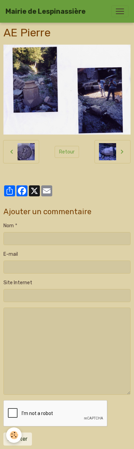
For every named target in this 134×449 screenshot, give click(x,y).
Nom (8, 226)
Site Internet (17, 283)
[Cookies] (14, 435)
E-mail (10, 254)
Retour (67, 152)
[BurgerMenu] (120, 11)
